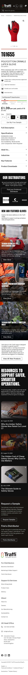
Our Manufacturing (6, 609)
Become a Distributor (7, 566)
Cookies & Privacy (18, 668)
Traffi (12, 662)
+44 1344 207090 (9, 627)
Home (2, 15)
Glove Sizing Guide (6, 584)
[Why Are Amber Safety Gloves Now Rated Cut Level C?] (14, 409)
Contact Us (4, 617)
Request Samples (9, 520)
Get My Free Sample (14, 122)
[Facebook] (2, 655)
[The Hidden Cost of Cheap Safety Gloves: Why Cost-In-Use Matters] (14, 442)
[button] (16, 46)
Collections (9, 15)
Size (2, 114)
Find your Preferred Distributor (14, 190)
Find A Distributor (6, 574)
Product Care (5, 588)
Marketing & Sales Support (9, 570)
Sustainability (5, 613)
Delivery (3, 591)
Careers (3, 605)
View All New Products (12, 359)
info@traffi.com (8, 631)
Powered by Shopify (19, 662)
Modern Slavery (13, 671)
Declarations (4, 671)
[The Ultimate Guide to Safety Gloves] (14, 474)
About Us (4, 601)
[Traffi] (6, 6)
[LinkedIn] (9, 655)
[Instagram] (6, 655)
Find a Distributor (9, 540)
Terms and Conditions (6, 668)
